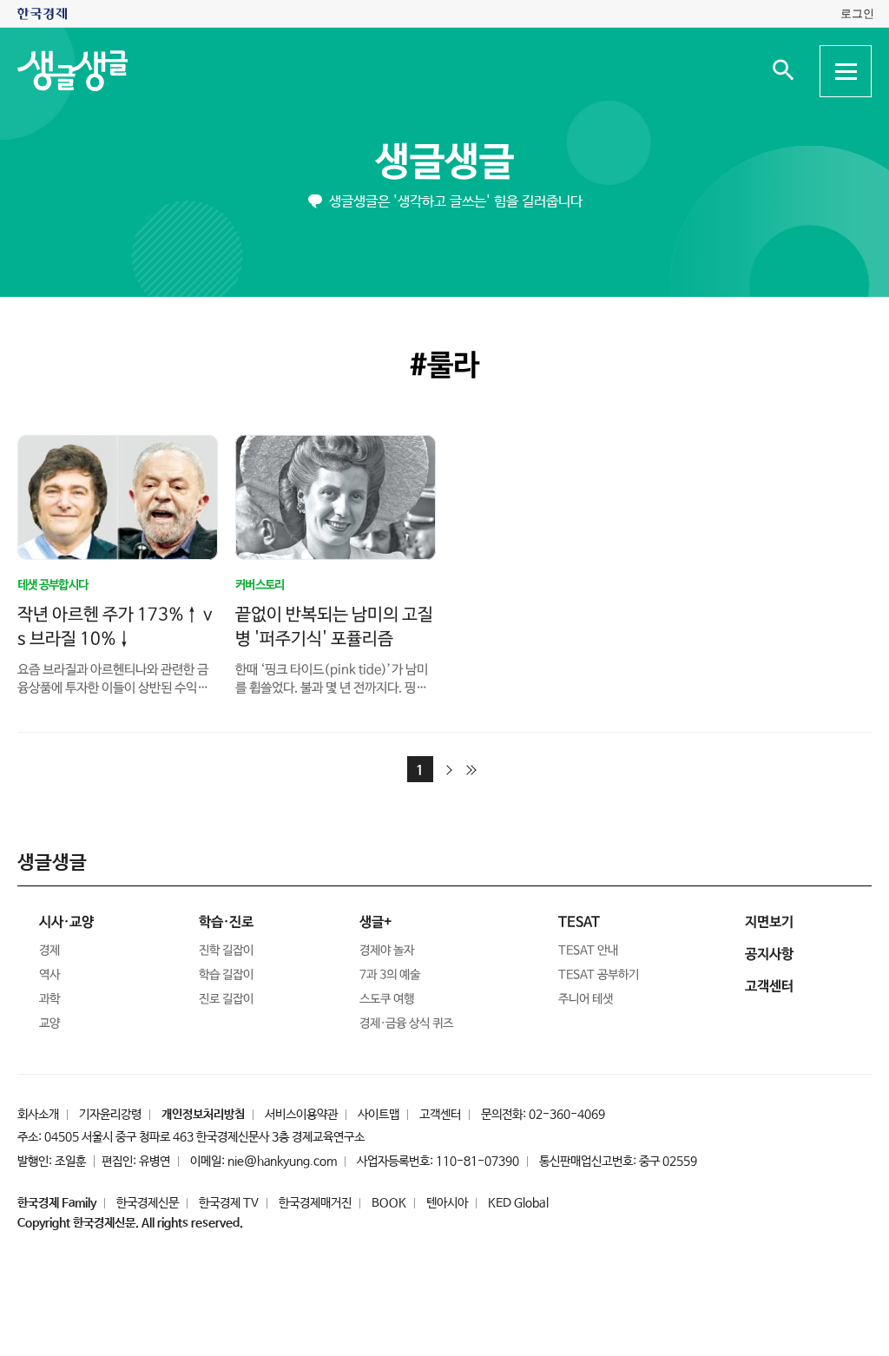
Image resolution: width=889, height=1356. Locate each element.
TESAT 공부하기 (598, 975)
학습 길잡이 (226, 975)
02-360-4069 (567, 1115)
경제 (49, 951)
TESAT (579, 922)
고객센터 (440, 1115)
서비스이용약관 (301, 1115)
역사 (49, 975)
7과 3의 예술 (389, 975)
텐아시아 (447, 1203)
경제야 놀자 (386, 951)
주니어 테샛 (585, 999)
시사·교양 (66, 922)
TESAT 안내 (588, 951)
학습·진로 (226, 922)
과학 (49, 999)
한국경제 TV (229, 1203)
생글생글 (444, 163)
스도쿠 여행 (386, 999)
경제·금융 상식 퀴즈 (406, 1023)
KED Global (518, 1203)
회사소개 (38, 1115)
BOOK (389, 1203)
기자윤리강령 (110, 1115)
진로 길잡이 (226, 999)
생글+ (375, 922)
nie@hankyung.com (282, 1161)
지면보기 (769, 922)
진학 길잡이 (226, 951)
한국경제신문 (147, 1203)
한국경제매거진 (315, 1203)
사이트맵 (378, 1115)
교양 (49, 1023)
